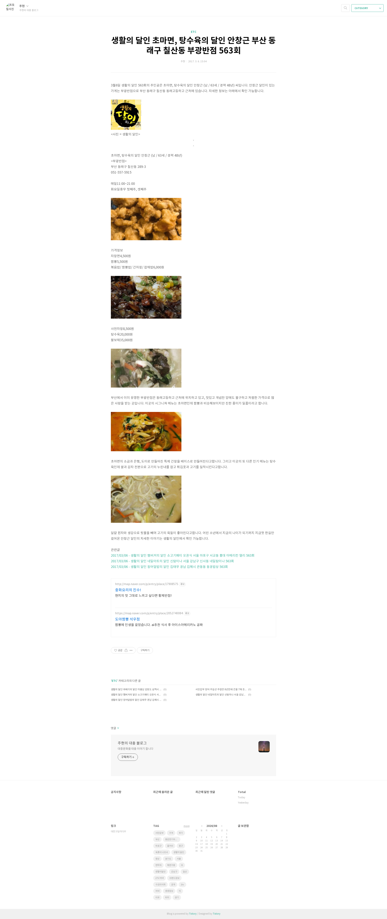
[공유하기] (126, 650)
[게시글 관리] (131, 650)
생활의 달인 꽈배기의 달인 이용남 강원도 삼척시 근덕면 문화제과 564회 (136, 689)
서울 (179, 859)
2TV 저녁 (159, 878)
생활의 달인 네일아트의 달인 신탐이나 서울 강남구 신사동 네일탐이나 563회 (221, 694)
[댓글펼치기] (118, 728)
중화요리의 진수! (128, 590)
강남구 (174, 871)
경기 (177, 897)
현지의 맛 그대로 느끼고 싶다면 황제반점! (143, 596)
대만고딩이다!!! (118, 831)
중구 (181, 846)
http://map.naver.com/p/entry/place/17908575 (146, 584)
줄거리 (170, 846)
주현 (22, 6)
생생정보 (169, 891)
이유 (157, 897)
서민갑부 (159, 833)
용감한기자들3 (171, 839)
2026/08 (211, 826)
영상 (157, 859)
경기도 (168, 859)
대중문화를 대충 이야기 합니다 (135, 749)
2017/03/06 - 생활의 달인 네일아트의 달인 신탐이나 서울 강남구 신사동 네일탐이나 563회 (172, 561)
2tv (182, 884)
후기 (181, 833)
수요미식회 (160, 884)
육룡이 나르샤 (161, 852)
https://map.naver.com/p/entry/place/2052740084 (149, 613)
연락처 (158, 865)
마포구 (158, 846)
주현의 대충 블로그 (132, 743)
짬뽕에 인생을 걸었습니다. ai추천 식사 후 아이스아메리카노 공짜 (159, 625)
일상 (185, 871)
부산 (157, 839)
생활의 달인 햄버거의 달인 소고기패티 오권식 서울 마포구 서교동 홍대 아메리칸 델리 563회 (136, 694)
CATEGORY (361, 8)
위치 (167, 897)
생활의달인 (160, 871)
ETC (193, 32)
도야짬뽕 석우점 (127, 619)
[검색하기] (345, 8)
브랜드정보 (174, 878)
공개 (173, 884)
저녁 (157, 891)
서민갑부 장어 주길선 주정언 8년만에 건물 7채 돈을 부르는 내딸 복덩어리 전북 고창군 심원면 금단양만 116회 (221, 689)
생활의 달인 (179, 852)
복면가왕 (171, 865)
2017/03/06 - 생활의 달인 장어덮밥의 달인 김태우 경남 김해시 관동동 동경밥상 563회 (169, 567)
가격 (171, 833)
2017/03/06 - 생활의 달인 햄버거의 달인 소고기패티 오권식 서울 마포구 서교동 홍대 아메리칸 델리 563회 (183, 555)
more (186, 826)
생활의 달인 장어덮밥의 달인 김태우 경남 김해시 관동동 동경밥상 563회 (136, 700)
